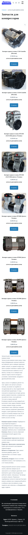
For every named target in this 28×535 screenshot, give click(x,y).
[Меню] (19, 2)
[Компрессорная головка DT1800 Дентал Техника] (14, 203)
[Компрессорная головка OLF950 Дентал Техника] (14, 326)
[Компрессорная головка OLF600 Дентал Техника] (14, 285)
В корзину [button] (14, 64)
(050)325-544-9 (12, 525)
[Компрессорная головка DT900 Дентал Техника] (14, 244)
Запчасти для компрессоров (14, 58)
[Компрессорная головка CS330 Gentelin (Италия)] (14, 79)
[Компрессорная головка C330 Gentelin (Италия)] (14, 38)
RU (22, 3)
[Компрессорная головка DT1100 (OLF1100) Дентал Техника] (14, 120)
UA (22, 1)
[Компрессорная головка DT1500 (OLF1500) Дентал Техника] (14, 162)
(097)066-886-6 (21, 525)
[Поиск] (13, 2)
